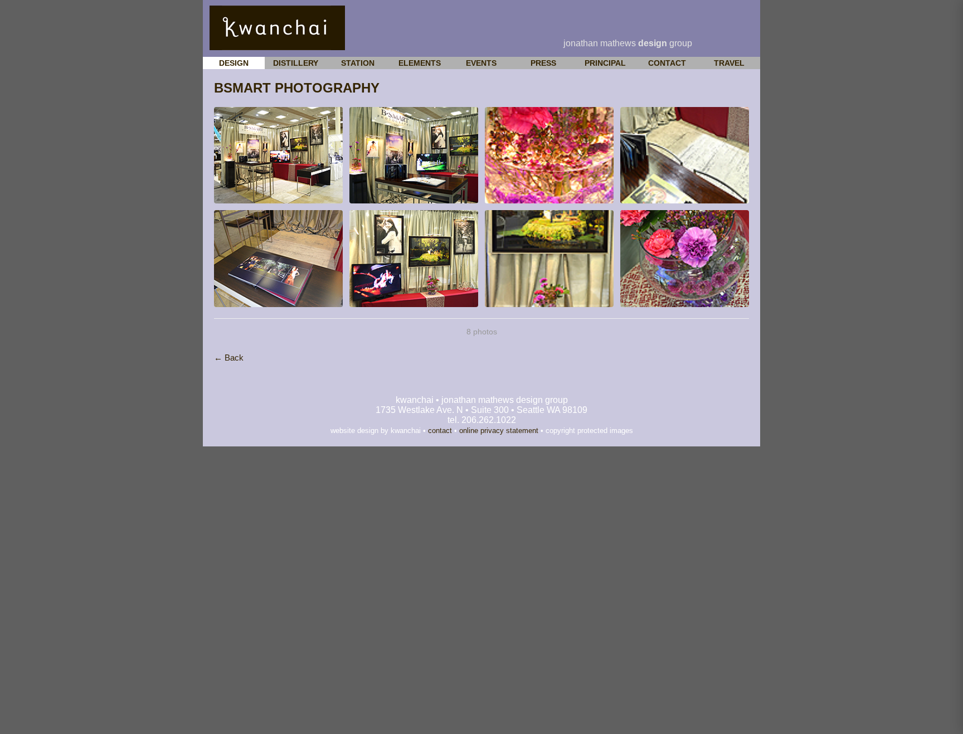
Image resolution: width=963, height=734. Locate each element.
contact (440, 430)
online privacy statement (498, 430)
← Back (229, 357)
